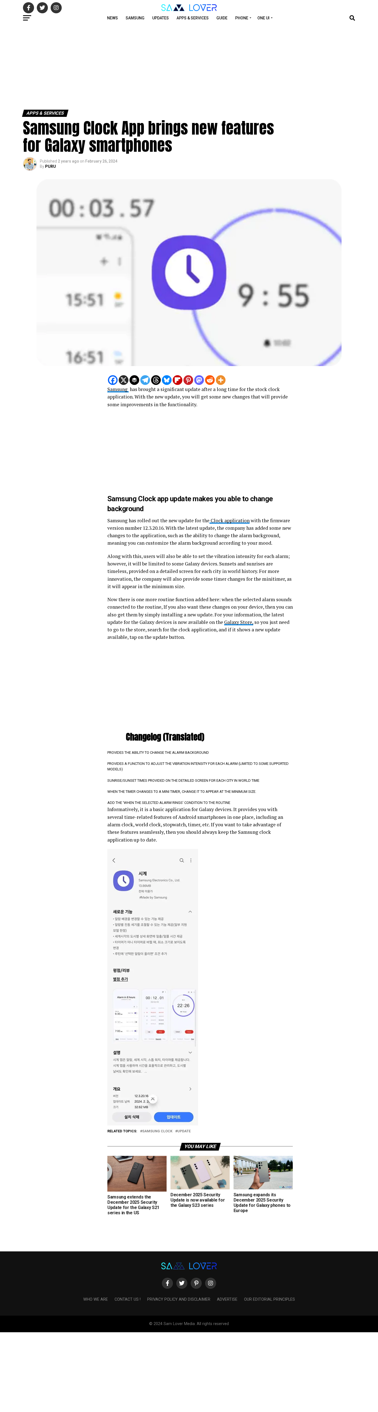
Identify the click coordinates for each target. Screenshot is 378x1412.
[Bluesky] (167, 380)
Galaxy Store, (238, 622)
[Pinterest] (188, 380)
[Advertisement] (166, 66)
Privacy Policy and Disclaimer (178, 1299)
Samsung (135, 18)
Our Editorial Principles (269, 1299)
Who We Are (95, 1299)
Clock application (229, 520)
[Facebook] (113, 380)
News (112, 18)
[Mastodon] (199, 380)
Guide (221, 18)
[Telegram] (145, 380)
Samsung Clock (157, 1131)
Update (184, 1131)
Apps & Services (193, 18)
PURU (50, 166)
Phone (241, 18)
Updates (160, 18)
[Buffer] (134, 380)
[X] (123, 380)
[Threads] (156, 380)
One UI (263, 18)
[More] (221, 380)
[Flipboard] (177, 380)
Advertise (227, 1299)
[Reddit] (210, 380)
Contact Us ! (128, 1299)
